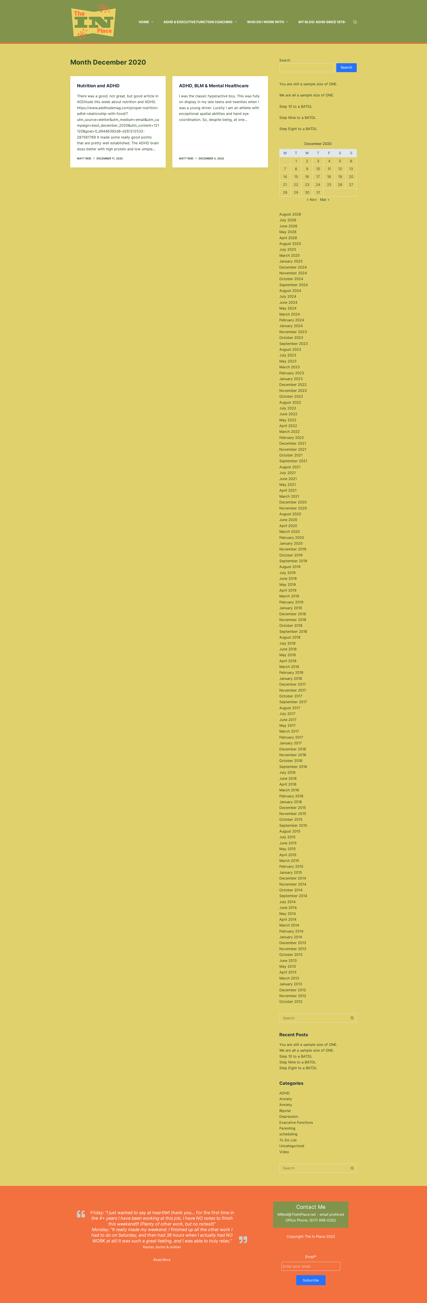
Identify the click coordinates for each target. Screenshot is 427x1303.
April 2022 (288, 425)
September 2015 (293, 825)
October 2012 (290, 1001)
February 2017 (291, 737)
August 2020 (290, 514)
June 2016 (288, 778)
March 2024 (289, 314)
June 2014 (288, 907)
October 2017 (290, 696)
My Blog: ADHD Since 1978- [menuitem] (322, 22)
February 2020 (291, 537)
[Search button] (352, 1018)
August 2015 (289, 831)
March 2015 (289, 860)
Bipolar (285, 1110)
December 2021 (292, 443)
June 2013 (288, 960)
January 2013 (290, 984)
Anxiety (285, 1099)
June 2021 (288, 478)
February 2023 (291, 373)
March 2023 (289, 367)
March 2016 (289, 790)
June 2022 (288, 414)
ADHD (284, 1093)
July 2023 (287, 355)
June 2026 (288, 226)
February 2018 (291, 672)
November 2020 (293, 508)
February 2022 (291, 437)
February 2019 (291, 602)
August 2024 (290, 290)
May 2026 (287, 232)
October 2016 (290, 760)
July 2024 (287, 296)
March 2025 (289, 255)
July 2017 (287, 713)
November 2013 (292, 949)
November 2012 (292, 996)
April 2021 (287, 490)
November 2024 (293, 273)
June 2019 (288, 578)
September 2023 (293, 343)
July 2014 (287, 902)
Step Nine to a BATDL (297, 117)
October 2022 (291, 396)
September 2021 (293, 461)
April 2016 (287, 784)
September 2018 (293, 631)
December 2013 (292, 943)
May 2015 (287, 849)
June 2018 (288, 649)
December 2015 (292, 807)
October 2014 (290, 890)
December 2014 (292, 878)
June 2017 (287, 719)
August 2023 (290, 349)
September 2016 (293, 766)
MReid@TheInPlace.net (297, 1214)
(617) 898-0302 (322, 1220)
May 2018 (287, 655)
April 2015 (287, 855)
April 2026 (288, 238)
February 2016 (291, 796)
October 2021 (290, 455)
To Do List (288, 1140)
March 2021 (289, 496)
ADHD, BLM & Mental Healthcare (214, 85)
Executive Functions (296, 1122)
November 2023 (293, 332)
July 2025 (287, 249)
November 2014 (292, 884)
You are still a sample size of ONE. (308, 84)
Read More (162, 1260)
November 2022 (293, 390)
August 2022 (290, 402)
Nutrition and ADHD (98, 85)
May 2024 (287, 308)
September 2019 (293, 561)
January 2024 (291, 326)
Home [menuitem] (144, 22)
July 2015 (287, 837)
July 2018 (287, 643)
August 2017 (289, 708)
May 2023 (287, 361)
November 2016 (292, 755)
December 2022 (293, 384)
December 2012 (292, 990)
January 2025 (291, 261)
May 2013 (287, 966)
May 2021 (287, 484)
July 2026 (287, 220)
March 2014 (289, 925)
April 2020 (288, 525)
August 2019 (289, 566)
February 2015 (291, 866)
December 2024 (293, 267)
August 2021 (289, 467)
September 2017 (293, 702)
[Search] (355, 22)
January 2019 (290, 608)
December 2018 (292, 614)
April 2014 (287, 919)
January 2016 (290, 802)
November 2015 (292, 813)
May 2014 (287, 913)
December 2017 (292, 684)
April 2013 (287, 972)
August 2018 (289, 637)
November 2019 (292, 549)
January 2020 (291, 543)
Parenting (287, 1128)
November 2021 (292, 449)
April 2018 (287, 661)
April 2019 (287, 590)
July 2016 (287, 772)
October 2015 (290, 819)
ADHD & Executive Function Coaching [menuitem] (197, 22)
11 (329, 169)
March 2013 (289, 978)
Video (284, 1152)
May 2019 (287, 584)
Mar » (325, 199)
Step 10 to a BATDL (295, 106)
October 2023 (291, 337)
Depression (288, 1116)
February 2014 (291, 931)
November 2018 (292, 619)
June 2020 (288, 519)
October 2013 (290, 954)
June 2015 (288, 843)
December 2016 (292, 749)
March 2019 (289, 596)
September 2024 (293, 285)
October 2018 (290, 625)
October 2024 (291, 279)
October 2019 (290, 555)
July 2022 (287, 408)
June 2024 (288, 302)
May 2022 (287, 420)
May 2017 (287, 725)
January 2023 (291, 379)
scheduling (288, 1134)
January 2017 (290, 743)
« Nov (312, 199)
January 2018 (290, 678)
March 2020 (289, 531)
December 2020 (293, 502)
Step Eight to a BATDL (298, 128)
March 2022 (289, 431)
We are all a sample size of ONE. (306, 95)
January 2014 (290, 937)
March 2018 (289, 666)
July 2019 (287, 572)
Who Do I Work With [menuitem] (265, 22)
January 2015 (290, 872)
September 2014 (293, 896)
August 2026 (290, 214)
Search (284, 60)
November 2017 (292, 690)
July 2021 (287, 472)
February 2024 (291, 320)
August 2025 (290, 243)
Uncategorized (291, 1146)
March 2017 (289, 731)
